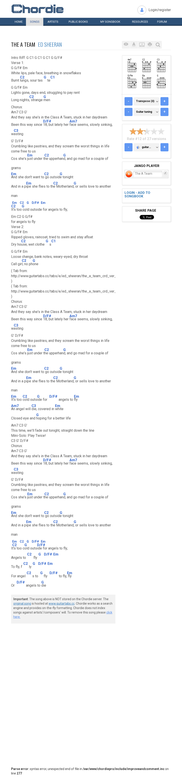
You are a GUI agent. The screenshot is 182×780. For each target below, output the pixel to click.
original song (22, 603)
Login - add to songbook (137, 195)
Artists (52, 21)
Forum (162, 21)
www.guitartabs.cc (62, 603)
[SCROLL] (142, 45)
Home (19, 21)
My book (110, 21)
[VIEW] (126, 45)
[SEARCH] (158, 45)
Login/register (159, 10)
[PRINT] (150, 45)
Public (78, 21)
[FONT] (134, 45)
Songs (35, 21)
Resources (140, 21)
